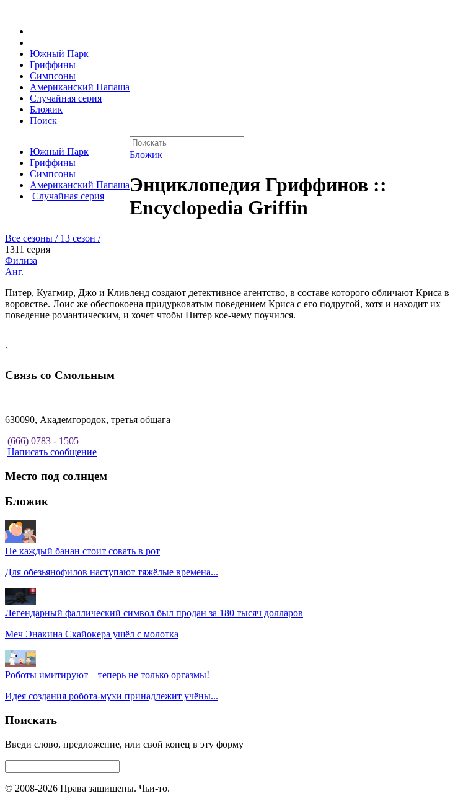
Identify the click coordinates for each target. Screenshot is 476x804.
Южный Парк (59, 53)
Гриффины (53, 64)
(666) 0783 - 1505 (43, 440)
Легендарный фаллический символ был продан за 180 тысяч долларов (154, 613)
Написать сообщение (52, 452)
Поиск (43, 120)
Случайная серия (66, 98)
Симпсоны (53, 76)
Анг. (14, 271)
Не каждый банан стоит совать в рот (82, 551)
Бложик (46, 109)
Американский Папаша (80, 87)
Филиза (21, 260)
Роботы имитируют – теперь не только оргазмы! (107, 675)
